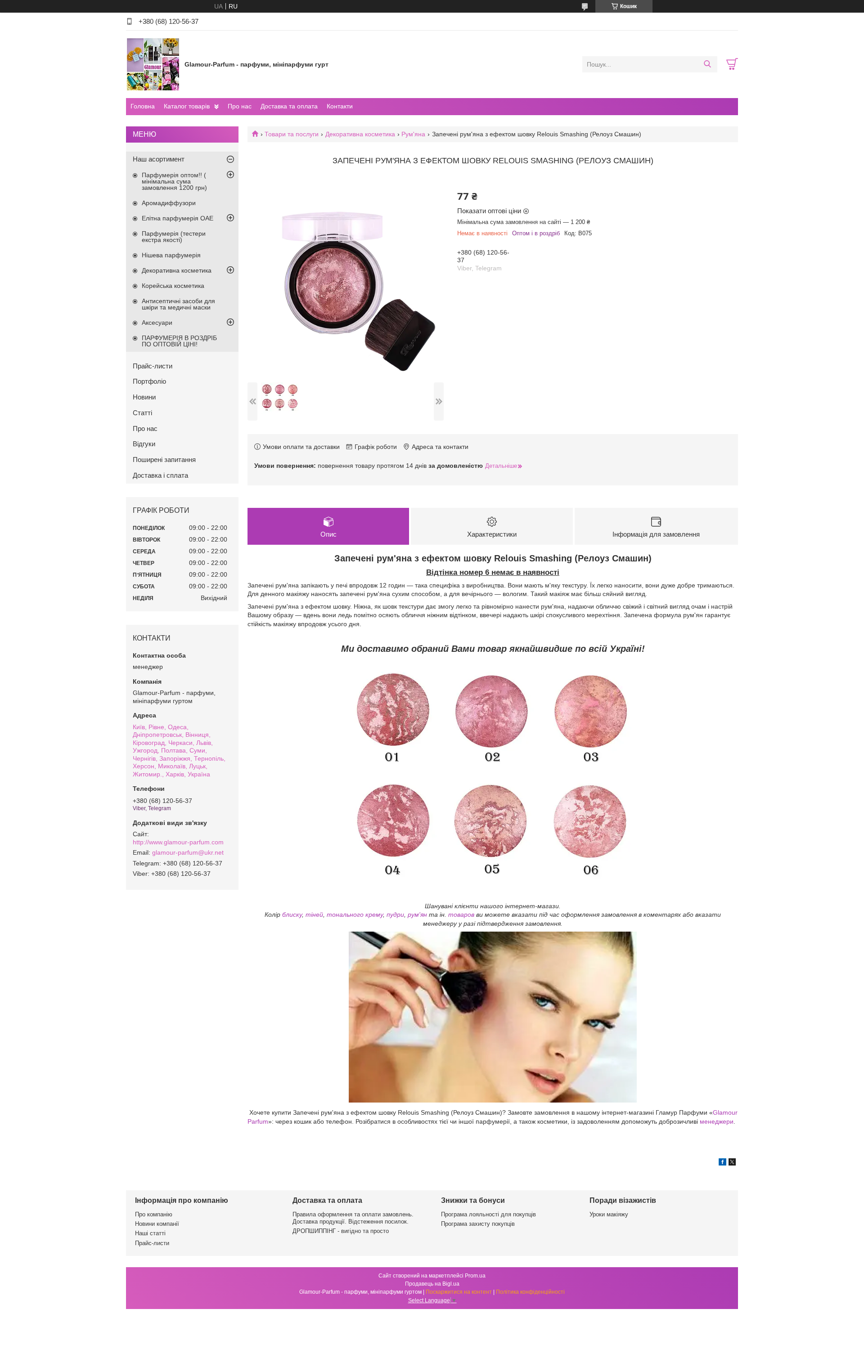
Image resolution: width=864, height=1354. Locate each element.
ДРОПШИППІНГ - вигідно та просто (340, 1231)
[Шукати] (707, 64)
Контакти (340, 106)
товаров (461, 914)
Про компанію (153, 1214)
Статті (142, 413)
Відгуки (144, 444)
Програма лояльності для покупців (488, 1214)
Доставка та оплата (289, 106)
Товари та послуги (292, 134)
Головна (142, 106)
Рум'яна (413, 134)
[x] (732, 1163)
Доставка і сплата (160, 475)
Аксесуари (157, 322)
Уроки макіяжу (609, 1214)
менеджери (717, 1121)
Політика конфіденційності (530, 1292)
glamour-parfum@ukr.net (188, 852)
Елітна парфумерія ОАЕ (177, 218)
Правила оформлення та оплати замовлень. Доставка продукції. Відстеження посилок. (353, 1218)
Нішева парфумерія (171, 255)
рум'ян (417, 914)
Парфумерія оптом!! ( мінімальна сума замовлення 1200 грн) (174, 181)
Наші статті (150, 1233)
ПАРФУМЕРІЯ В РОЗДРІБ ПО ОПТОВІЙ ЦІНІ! (179, 341)
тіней (314, 914)
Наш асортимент (158, 159)
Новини (144, 397)
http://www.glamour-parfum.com (178, 842)
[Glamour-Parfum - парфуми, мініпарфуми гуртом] (153, 63)
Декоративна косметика (360, 134)
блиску (292, 914)
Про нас (240, 106)
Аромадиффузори (169, 202)
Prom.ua (475, 1276)
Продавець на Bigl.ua (432, 1284)
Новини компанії (157, 1223)
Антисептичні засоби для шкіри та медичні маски (178, 304)
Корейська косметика (173, 285)
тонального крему (355, 914)
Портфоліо (149, 381)
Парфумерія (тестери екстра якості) (174, 236)
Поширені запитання (164, 459)
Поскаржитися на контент (459, 1292)
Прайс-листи (152, 366)
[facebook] (722, 1163)
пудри (395, 914)
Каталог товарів (187, 106)
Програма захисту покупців (478, 1223)
